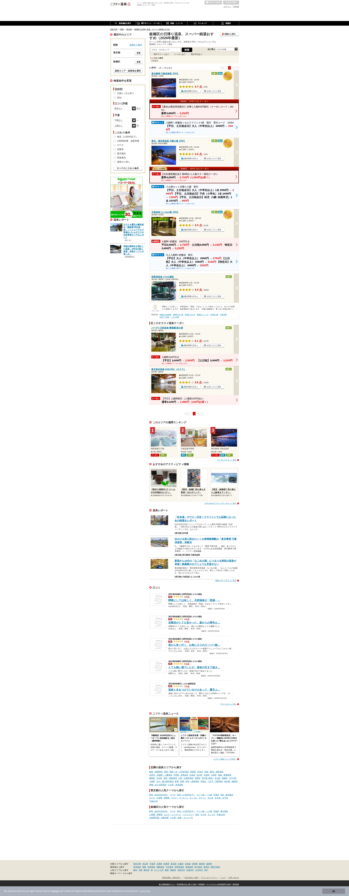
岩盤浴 (120, 149)
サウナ (173, 795)
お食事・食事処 (163, 798)
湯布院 (206, 867)
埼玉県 (145, 864)
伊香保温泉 (179, 867)
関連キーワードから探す (121, 873)
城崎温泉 (160, 867)
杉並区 (192, 775)
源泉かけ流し (123, 162)
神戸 (206, 870)
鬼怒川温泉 (215, 867)
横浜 (135, 870)
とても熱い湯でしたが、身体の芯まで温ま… (194, 667)
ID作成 (236, 6)
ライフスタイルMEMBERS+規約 (219, 884)
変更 (139, 53)
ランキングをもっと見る (227, 460)
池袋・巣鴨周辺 (224, 775)
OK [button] (333, 891)
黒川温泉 (198, 867)
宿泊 (222, 795)
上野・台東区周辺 (185, 778)
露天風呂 (229, 795)
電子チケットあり (161, 54)
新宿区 (193, 772)
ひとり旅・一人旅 (204, 795)
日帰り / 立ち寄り (125, 93)
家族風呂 (121, 157)
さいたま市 (159, 870)
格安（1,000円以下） (186, 795)
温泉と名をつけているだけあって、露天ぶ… (194, 689)
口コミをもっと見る (229, 704)
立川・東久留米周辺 (165, 781)
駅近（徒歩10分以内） (159, 795)
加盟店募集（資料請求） (171, 878)
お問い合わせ (233, 878)
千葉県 (152, 864)
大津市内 (199, 870)
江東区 (152, 781)
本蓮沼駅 (223, 315)
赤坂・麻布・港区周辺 (213, 772)
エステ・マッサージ (179, 798)
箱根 (144, 867)
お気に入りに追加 (214, 91)
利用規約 (201, 884)
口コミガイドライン (209, 878)
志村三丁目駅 (164, 317)
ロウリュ (202, 798)
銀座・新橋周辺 (156, 772)
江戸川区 (233, 778)
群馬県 (166, 864)
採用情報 (235, 884)
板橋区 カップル (203, 315)
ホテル (152, 798)
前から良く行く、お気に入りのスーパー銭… (194, 645)
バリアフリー (188, 814)
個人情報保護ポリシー (167, 884)
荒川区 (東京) (207, 778)
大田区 (214, 775)
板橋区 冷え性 (190, 315)
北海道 (188, 864)
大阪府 (180, 864)
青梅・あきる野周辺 (157, 785)
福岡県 (209, 864)
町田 (177, 781)
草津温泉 (137, 867)
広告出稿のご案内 (191, 878)
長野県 (195, 864)
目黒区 (207, 775)
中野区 (176, 775)
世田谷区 (184, 775)
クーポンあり (180, 54)
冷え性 (210, 798)
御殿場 (173, 870)
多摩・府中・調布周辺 (189, 781)
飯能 (167, 870)
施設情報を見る (190, 91)
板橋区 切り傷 (178, 315)
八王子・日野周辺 (215, 781)
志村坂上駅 (214, 315)
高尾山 (203, 781)
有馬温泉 (151, 867)
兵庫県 (159, 864)
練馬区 (152, 778)
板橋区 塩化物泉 (165, 315)
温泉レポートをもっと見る (226, 581)
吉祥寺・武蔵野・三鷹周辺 (160, 775)
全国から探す (135, 45)
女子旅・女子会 (221, 798)
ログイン (227, 6)
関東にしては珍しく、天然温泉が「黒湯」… (194, 600)
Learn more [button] (144, 891)
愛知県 (202, 864)
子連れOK (153, 801)
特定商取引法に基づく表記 (187, 884)
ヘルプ (222, 878)
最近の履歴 (231, 3)
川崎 (140, 870)
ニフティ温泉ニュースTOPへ (225, 759)
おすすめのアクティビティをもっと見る (221, 503)
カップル (193, 798)
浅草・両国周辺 (170, 778)
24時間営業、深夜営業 (159, 818)
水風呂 (216, 795)
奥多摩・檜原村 (231, 781)
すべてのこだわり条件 (128, 168)
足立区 (217, 778)
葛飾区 (225, 778)
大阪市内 (181, 870)
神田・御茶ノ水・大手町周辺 (176, 772)
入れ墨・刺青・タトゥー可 (181, 818)
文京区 (159, 778)
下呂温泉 (169, 867)
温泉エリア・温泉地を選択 (128, 70)
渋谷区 (200, 772)
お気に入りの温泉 (213, 3)
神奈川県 (137, 864)
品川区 (199, 775)
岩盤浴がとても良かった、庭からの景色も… (194, 622)
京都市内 (190, 870)
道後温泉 (189, 867)
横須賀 (146, 870)
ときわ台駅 (175, 317)
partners (55, 891)
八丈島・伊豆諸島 (175, 785)
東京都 (173, 864)
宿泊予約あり (196, 54)
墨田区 (198, 778)
